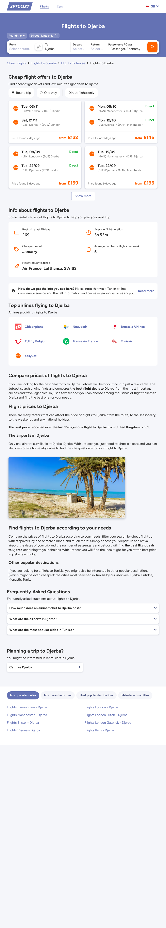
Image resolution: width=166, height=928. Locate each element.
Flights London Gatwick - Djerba (108, 722)
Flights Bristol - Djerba (23, 722)
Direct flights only (81, 93)
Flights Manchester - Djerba (27, 715)
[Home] (20, 6)
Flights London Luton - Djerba (106, 715)
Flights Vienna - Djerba (23, 730)
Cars (60, 6)
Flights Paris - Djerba (99, 730)
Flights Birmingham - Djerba (27, 707)
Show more (83, 196)
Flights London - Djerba (101, 707)
